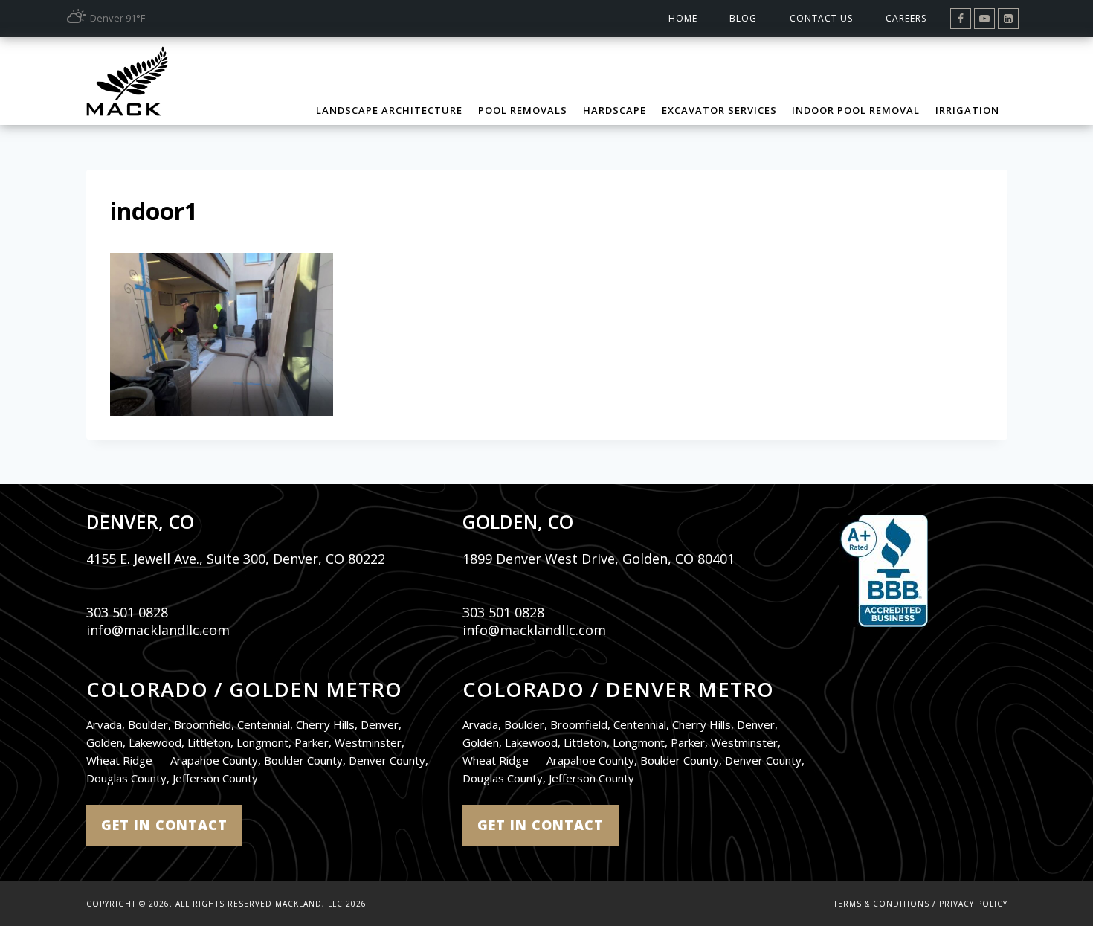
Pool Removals (522, 110)
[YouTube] (984, 18)
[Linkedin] (1008, 18)
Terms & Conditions (881, 903)
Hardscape (614, 110)
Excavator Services (719, 110)
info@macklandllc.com (158, 630)
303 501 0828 (127, 612)
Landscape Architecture (389, 110)
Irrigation (967, 110)
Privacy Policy (973, 903)
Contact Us (821, 18)
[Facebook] (960, 18)
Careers (906, 18)
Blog (743, 18)
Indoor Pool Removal (856, 110)
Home (682, 18)
